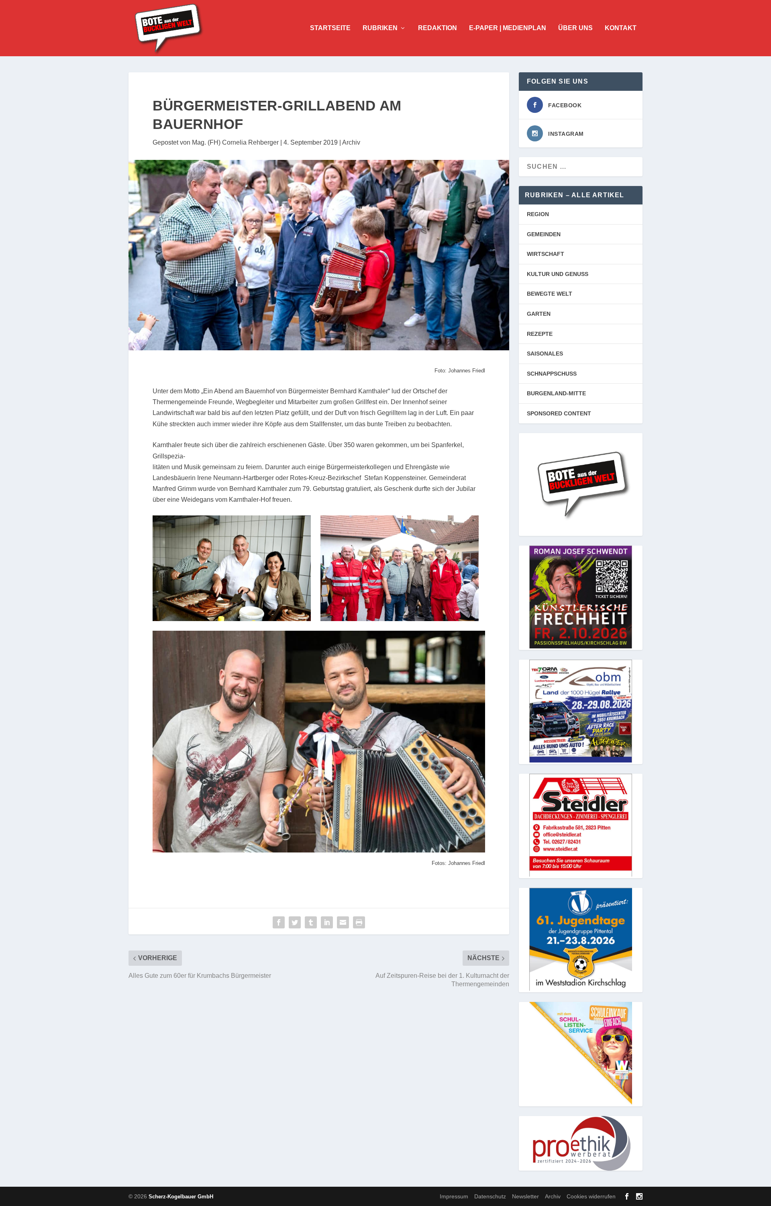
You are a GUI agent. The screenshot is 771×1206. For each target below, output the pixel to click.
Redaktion (437, 28)
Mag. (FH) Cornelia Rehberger (235, 142)
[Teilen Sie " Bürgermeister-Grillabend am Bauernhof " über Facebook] (279, 922)
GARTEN (539, 314)
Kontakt (620, 28)
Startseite (330, 28)
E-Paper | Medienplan (507, 28)
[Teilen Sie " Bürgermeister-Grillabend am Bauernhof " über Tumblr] (311, 922)
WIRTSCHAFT (545, 254)
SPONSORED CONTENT (559, 413)
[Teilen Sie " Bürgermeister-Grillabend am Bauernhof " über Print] (359, 922)
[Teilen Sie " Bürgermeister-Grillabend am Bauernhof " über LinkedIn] (327, 922)
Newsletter (525, 1196)
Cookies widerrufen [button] (591, 1196)
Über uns (575, 28)
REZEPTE (540, 334)
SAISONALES (545, 353)
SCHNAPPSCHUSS (552, 373)
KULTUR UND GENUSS (557, 274)
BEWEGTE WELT (549, 293)
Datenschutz (490, 1196)
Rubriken (380, 28)
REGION (538, 214)
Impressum (454, 1196)
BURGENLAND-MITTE (556, 393)
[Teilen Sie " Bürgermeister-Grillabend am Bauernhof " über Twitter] (295, 922)
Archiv (351, 142)
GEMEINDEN (544, 234)
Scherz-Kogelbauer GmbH (181, 1197)
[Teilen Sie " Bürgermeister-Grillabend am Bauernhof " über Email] (343, 922)
